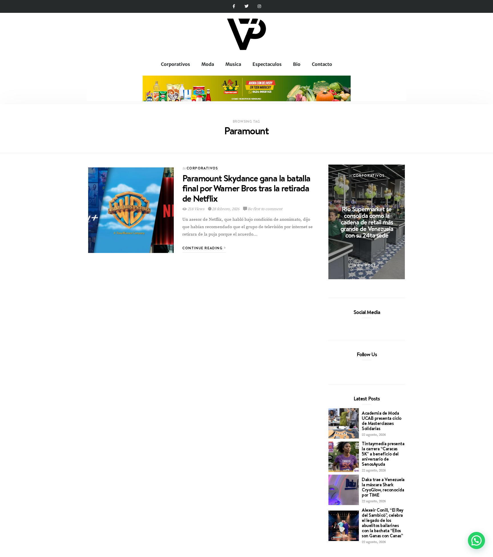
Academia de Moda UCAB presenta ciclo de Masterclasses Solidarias (381, 421)
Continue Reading (203, 248)
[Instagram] (259, 6)
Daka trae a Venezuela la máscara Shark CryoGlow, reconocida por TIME (383, 487)
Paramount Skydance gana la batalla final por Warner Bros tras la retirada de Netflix (246, 188)
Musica (233, 64)
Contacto (322, 64)
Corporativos (175, 64)
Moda (207, 64)
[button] (476, 540)
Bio (296, 64)
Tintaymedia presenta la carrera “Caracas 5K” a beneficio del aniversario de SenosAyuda (383, 453)
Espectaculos (267, 64)
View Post (365, 265)
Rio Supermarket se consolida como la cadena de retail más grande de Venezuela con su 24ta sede (366, 222)
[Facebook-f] (233, 6)
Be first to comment (264, 209)
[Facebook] (357, 325)
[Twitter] (246, 6)
